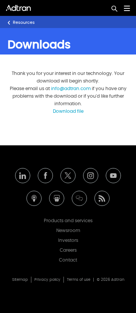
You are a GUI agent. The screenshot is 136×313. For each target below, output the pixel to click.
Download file (68, 111)
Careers (68, 250)
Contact (68, 260)
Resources (24, 22)
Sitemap (20, 280)
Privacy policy (47, 280)
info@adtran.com (71, 88)
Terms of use (78, 280)
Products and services (68, 220)
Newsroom (68, 230)
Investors (68, 240)
